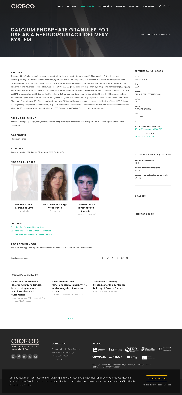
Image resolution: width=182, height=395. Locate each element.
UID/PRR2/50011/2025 (143, 365)
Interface (134, 6)
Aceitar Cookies (157, 378)
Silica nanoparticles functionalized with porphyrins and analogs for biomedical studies (69, 286)
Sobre (59, 6)
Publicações (166, 35)
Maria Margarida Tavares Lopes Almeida (86, 208)
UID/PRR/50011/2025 (99, 365)
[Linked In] (13, 356)
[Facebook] (18, 356)
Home (142, 35)
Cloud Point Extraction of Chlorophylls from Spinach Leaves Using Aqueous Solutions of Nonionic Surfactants (26, 288)
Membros (120, 6)
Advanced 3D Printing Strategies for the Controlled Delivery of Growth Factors (109, 285)
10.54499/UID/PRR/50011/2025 (122, 365)
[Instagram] (29, 356)
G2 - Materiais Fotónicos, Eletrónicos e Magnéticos (32, 230)
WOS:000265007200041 (146, 136)
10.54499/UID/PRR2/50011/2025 (107, 367)
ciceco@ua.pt (57, 359)
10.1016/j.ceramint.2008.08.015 (148, 129)
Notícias (71, 6)
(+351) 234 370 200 (60, 355)
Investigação (87, 6)
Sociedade (148, 6)
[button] (68, 318)
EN (164, 6)
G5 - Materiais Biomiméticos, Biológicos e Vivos (31, 234)
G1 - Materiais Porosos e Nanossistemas (28, 227)
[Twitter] (24, 356)
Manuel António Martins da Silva (24, 206)
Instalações (105, 6)
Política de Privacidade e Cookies (157, 384)
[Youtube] (35, 356)
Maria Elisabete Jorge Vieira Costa (55, 206)
